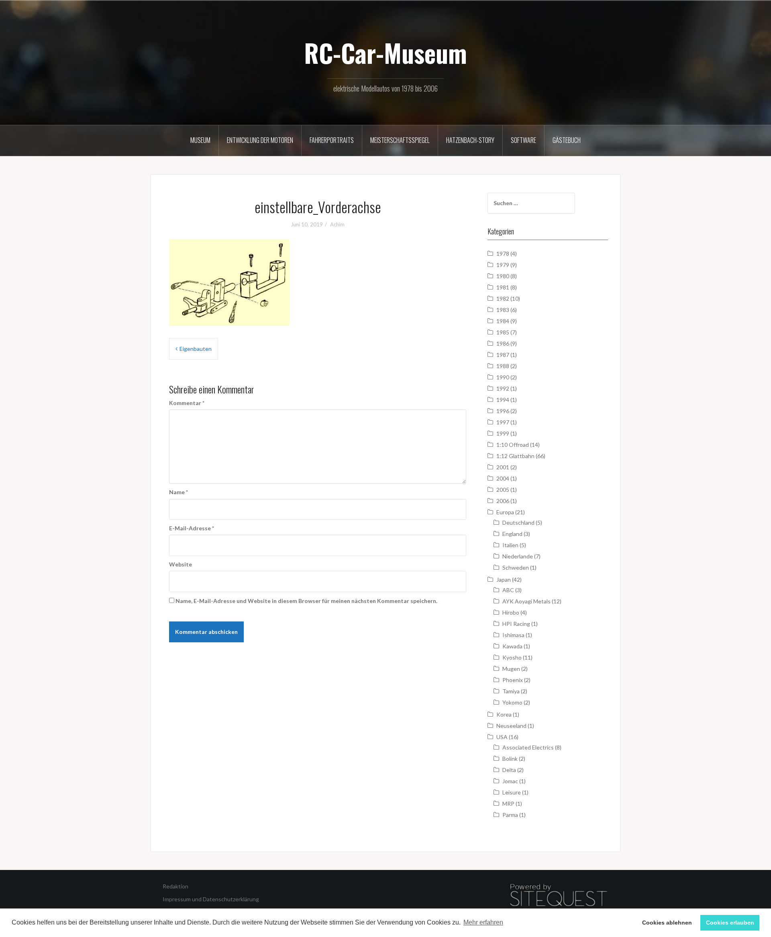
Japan (503, 579)
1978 (502, 253)
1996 (502, 410)
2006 (502, 500)
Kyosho (512, 657)
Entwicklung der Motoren (260, 140)
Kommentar (186, 402)
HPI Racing (516, 623)
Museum (200, 140)
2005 (502, 489)
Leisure (511, 792)
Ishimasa (513, 634)
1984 (502, 321)
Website (180, 564)
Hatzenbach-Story (470, 140)
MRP (508, 803)
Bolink (510, 758)
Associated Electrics (528, 747)
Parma (510, 814)
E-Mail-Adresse (191, 528)
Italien (510, 545)
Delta (509, 769)
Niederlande (517, 556)
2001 (502, 467)
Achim (337, 224)
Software (523, 140)
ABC (508, 590)
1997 (502, 422)
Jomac (510, 781)
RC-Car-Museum (385, 52)
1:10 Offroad (512, 444)
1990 (502, 377)
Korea (504, 714)
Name (178, 492)
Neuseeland (511, 725)
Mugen (511, 668)
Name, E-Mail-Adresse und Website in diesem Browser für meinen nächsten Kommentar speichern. (306, 600)
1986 (502, 343)
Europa (505, 512)
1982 (502, 298)
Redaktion (175, 886)
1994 (502, 399)
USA (502, 736)
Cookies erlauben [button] (730, 922)
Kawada (512, 646)
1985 (502, 332)
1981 (502, 287)
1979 (502, 264)
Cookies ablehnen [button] (667, 922)
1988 (502, 366)
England (512, 533)
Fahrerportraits (332, 140)
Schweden (515, 567)
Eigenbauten (195, 348)
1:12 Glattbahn (515, 455)
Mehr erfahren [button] (483, 922)
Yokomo (512, 702)
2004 (502, 478)
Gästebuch (567, 140)
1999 (502, 433)
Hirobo (510, 612)
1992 (502, 388)
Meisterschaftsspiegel (400, 140)
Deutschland (518, 522)
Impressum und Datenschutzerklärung (211, 899)
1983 (502, 309)
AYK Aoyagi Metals (526, 601)
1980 (502, 276)
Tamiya (511, 691)
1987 (502, 354)
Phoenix (512, 679)
